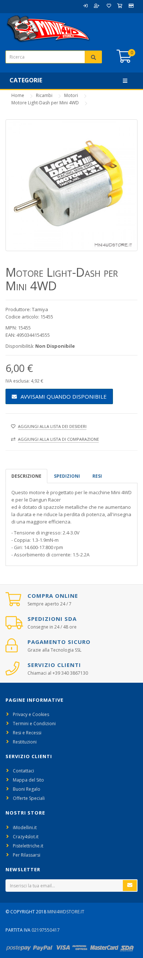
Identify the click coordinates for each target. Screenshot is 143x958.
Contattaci (23, 771)
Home (17, 95)
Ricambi (44, 95)
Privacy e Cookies (31, 714)
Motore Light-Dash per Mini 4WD (45, 103)
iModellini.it (25, 827)
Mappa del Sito (28, 780)
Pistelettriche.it (28, 846)
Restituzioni (25, 742)
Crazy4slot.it (25, 837)
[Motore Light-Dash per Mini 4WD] (72, 185)
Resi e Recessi (27, 733)
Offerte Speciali (29, 798)
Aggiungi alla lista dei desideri (52, 426)
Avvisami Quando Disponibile (64, 396)
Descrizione (26, 476)
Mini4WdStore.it (65, 912)
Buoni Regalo (26, 789)
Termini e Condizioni (34, 723)
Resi (97, 476)
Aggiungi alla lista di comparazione (58, 439)
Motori (71, 95)
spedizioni (67, 476)
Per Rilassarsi (26, 855)
